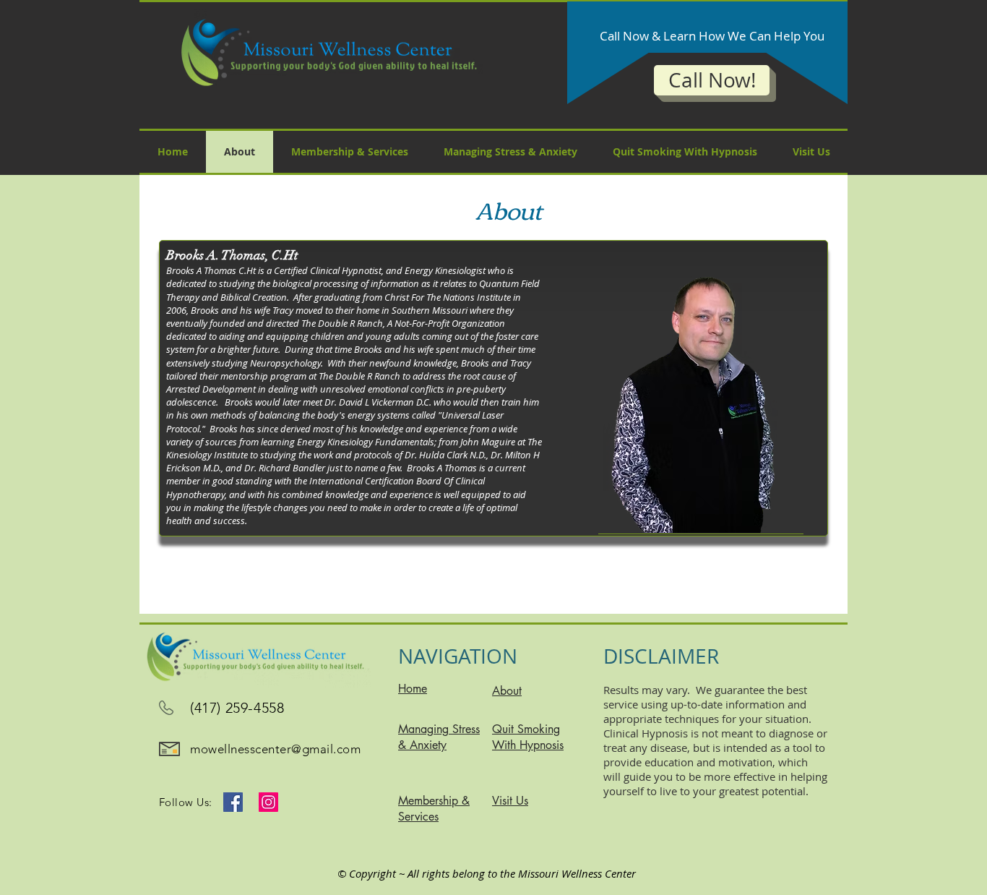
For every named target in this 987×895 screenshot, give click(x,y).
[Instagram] (268, 802)
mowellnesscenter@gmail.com (275, 749)
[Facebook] (233, 802)
